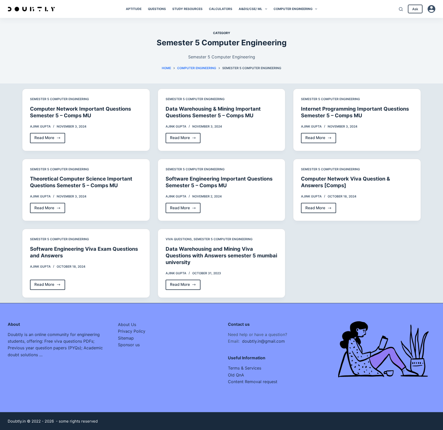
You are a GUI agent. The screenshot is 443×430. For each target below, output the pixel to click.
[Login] (431, 9)
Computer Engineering (293, 9)
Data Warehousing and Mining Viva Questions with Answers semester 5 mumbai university (221, 255)
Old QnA (236, 374)
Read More (49, 139)
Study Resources (187, 9)
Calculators (220, 9)
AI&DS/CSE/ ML (250, 9)
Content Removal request (252, 381)
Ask (415, 9)
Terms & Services (244, 368)
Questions (157, 9)
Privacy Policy (131, 331)
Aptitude (134, 9)
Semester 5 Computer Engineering (59, 99)
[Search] (401, 9)
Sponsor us (129, 344)
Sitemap (126, 338)
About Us (127, 324)
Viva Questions (179, 239)
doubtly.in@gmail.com (263, 341)
